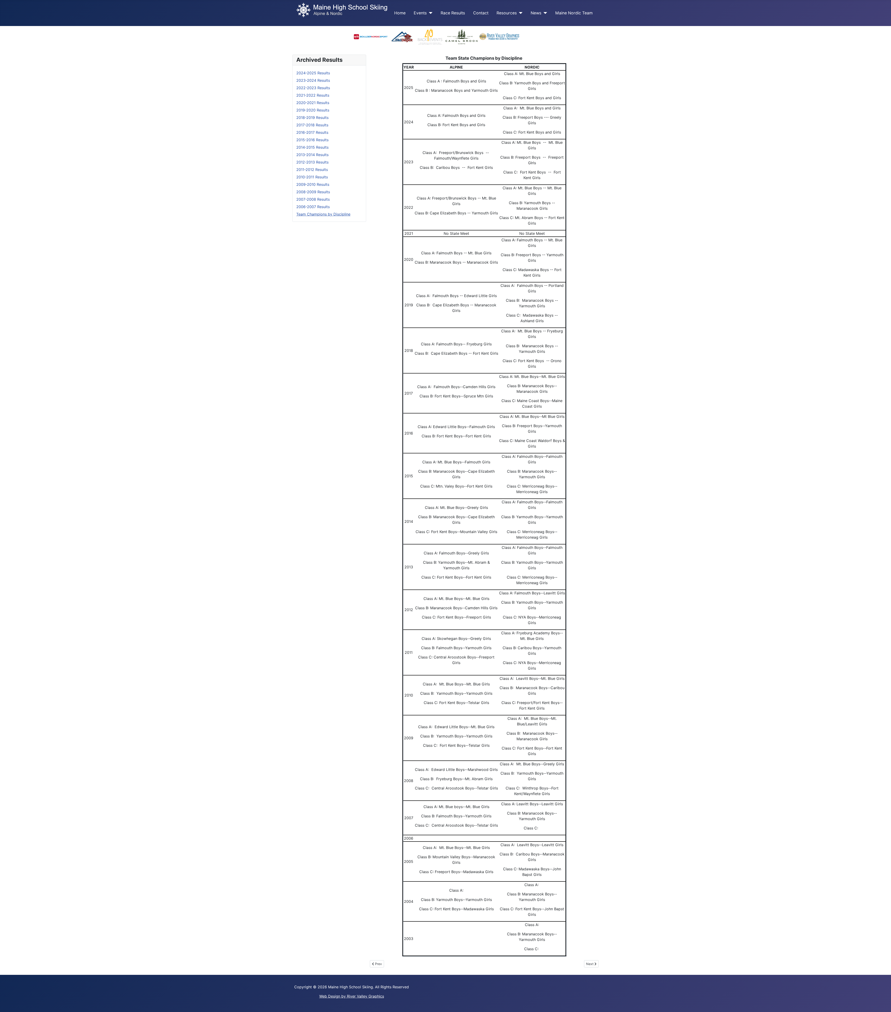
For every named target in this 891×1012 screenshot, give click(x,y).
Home (400, 12)
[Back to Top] (882, 1003)
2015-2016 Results (312, 140)
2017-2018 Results (312, 125)
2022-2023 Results (313, 87)
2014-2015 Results (312, 147)
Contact (480, 12)
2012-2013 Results (312, 162)
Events (420, 12)
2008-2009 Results (313, 192)
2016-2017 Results (312, 132)
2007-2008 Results (313, 199)
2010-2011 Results (312, 177)
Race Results (453, 12)
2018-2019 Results (312, 117)
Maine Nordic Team (574, 12)
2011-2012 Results (312, 169)
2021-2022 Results (312, 95)
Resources (507, 12)
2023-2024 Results (313, 80)
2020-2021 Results (312, 102)
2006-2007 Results (313, 206)
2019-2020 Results (312, 110)
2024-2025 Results (313, 73)
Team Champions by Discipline (323, 214)
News (536, 12)
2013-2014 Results (312, 154)
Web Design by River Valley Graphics (351, 996)
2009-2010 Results (312, 184)
